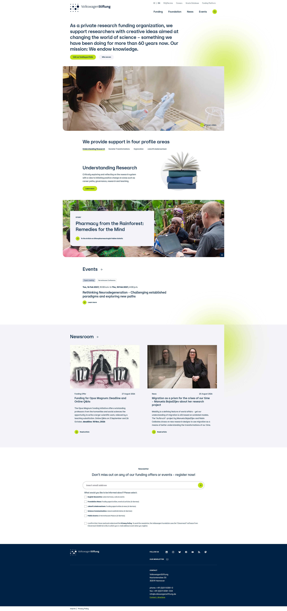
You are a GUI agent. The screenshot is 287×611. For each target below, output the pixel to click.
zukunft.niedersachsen (157, 149)
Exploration (139, 149)
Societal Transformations (119, 149)
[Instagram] (173, 552)
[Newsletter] (167, 559)
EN (159, 3)
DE (154, 3)
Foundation (174, 11)
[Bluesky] (179, 552)
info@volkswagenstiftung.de (163, 594)
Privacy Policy (126, 523)
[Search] (214, 11)
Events (203, 11)
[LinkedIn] (166, 552)
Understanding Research (94, 149)
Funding (158, 11)
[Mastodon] (205, 552)
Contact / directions (157, 597)
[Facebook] (186, 552)
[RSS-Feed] (199, 552)
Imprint (73, 609)
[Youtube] (192, 552)
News (190, 11)
